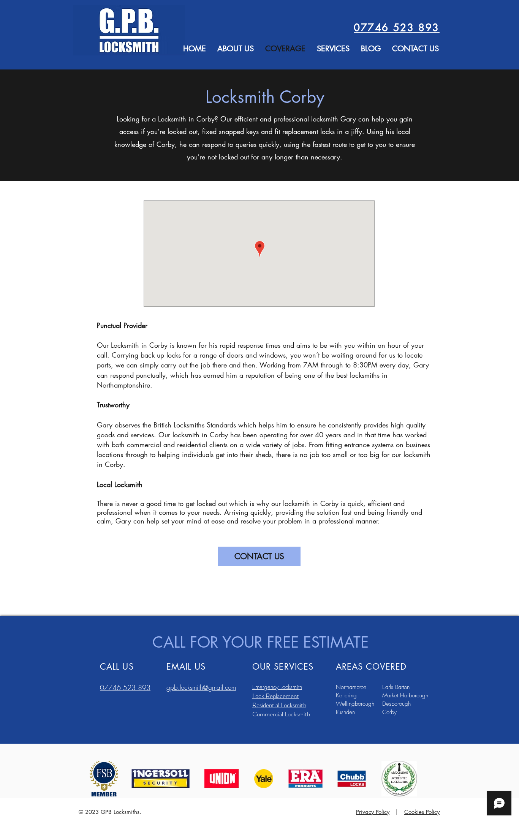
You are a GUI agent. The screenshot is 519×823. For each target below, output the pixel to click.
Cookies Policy (422, 811)
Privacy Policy (372, 811)
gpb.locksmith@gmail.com (201, 687)
